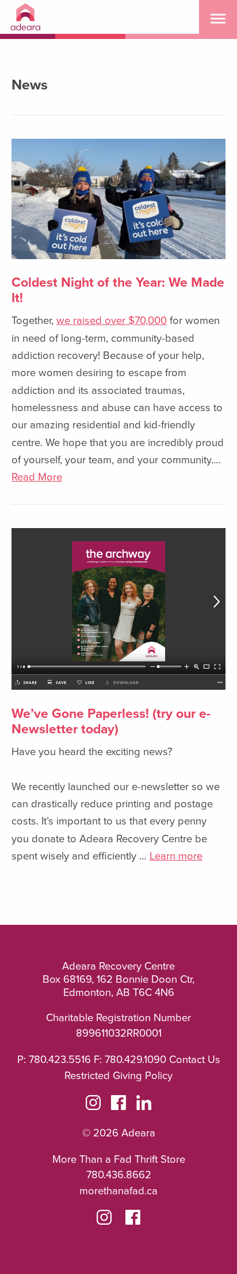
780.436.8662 (118, 1174)
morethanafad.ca (118, 1190)
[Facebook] (118, 1105)
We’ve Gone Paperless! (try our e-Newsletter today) (111, 721)
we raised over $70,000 (111, 319)
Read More (37, 476)
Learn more (176, 855)
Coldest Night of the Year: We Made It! (118, 289)
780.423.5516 (60, 1059)
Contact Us (194, 1059)
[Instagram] (93, 1105)
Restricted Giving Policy (118, 1075)
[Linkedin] (143, 1105)
